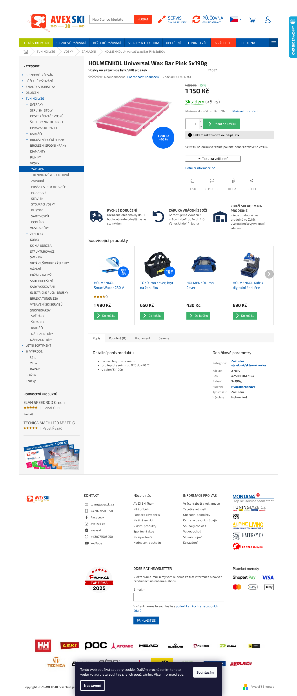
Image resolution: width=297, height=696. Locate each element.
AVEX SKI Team (143, 503)
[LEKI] (69, 645)
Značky (31, 381)
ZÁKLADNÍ (38, 169)
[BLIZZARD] (175, 645)
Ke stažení (190, 542)
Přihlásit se (146, 620)
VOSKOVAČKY (39, 228)
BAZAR (35, 369)
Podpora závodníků (146, 514)
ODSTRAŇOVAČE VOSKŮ (46, 116)
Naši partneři (142, 537)
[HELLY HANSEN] (43, 645)
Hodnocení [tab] (142, 338)
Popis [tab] (96, 338)
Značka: (177, 77)
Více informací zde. (169, 674)
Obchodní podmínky (196, 514)
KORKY (34, 239)
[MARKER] (201, 645)
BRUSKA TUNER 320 (44, 298)
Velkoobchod (192, 531)
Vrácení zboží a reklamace (201, 503)
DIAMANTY (37, 151)
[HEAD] (149, 645)
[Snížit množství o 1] (201, 126)
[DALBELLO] (228, 645)
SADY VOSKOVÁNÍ (42, 286)
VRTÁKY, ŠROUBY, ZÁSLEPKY (49, 263)
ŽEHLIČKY (36, 234)
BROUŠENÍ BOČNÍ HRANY (47, 140)
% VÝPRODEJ (35, 351)
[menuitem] (36, 42)
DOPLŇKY (37, 222)
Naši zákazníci (143, 520)
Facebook (97, 517)
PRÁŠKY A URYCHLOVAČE (48, 187)
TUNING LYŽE (35, 98)
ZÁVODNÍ (37, 181)
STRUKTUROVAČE (42, 251)
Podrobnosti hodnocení (143, 77)
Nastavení (92, 685)
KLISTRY (37, 210)
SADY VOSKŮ (40, 216)
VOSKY (34, 163)
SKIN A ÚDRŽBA (41, 245)
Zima (33, 363)
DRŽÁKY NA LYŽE (41, 275)
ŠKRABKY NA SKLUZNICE (47, 122)
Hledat (143, 19)
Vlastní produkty (144, 526)
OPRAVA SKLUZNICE (44, 128)
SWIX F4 (36, 257)
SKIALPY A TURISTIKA (40, 86)
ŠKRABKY (37, 322)
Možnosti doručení (245, 111)
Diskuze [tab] (164, 338)
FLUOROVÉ (38, 192)
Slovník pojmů (192, 537)
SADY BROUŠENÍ (41, 281)
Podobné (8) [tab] (117, 338)
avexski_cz (98, 523)
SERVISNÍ (37, 198)
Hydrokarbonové (243, 386)
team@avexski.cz (102, 504)
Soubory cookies (194, 526)
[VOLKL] (254, 645)
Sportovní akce (143, 531)
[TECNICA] (56, 663)
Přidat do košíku (225, 124)
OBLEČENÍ (33, 92)
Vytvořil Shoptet (262, 687)
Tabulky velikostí (194, 509)
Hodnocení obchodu (147, 542)
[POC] (96, 645)
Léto (33, 357)
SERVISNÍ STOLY (41, 110)
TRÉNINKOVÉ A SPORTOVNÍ (50, 175)
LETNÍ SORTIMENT (38, 345)
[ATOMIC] (122, 645)
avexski (96, 530)
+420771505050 (102, 511)
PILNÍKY (35, 157)
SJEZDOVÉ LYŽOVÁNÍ (40, 75)
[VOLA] (241, 663)
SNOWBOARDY (40, 310)
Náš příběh (141, 509)
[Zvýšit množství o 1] (201, 121)
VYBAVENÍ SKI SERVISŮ (46, 304)
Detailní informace (198, 168)
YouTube (96, 543)
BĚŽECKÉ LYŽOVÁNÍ (39, 81)
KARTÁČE (36, 134)
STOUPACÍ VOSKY (43, 204)
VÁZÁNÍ (35, 269)
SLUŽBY (31, 375)
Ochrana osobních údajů (200, 520)
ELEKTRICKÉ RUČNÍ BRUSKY (49, 292)
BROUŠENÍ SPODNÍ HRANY (48, 145)
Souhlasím (205, 672)
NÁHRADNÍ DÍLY (42, 334)
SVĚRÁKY (36, 104)
